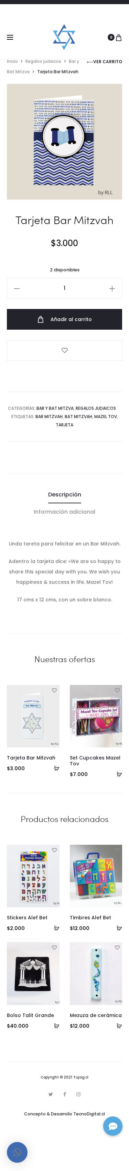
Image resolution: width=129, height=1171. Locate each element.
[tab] (65, 494)
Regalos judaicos (43, 61)
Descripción (64, 495)
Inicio (12, 61)
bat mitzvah (78, 416)
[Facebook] (64, 1094)
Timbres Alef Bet (90, 917)
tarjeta (64, 425)
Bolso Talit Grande (30, 1015)
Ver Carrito (107, 62)
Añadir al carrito (70, 319)
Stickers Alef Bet (27, 917)
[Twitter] (51, 1094)
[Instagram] (78, 1094)
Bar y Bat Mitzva (55, 408)
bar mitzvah (49, 416)
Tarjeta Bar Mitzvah (31, 757)
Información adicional (64, 512)
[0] (118, 37)
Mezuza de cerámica (96, 1015)
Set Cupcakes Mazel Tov (95, 760)
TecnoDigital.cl (89, 1114)
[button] (54, 768)
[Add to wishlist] (64, 350)
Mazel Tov (105, 416)
